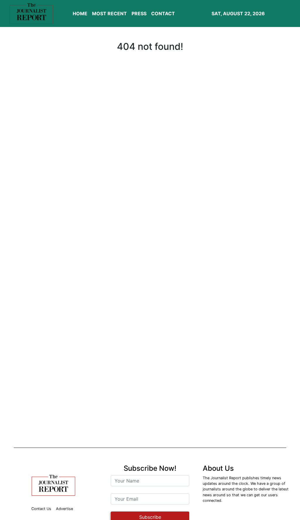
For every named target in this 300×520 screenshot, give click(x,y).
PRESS (139, 13)
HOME (80, 13)
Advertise (64, 509)
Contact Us (41, 509)
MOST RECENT (109, 13)
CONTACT (163, 13)
